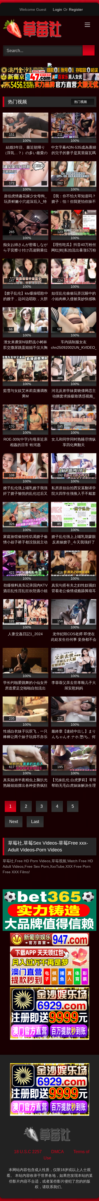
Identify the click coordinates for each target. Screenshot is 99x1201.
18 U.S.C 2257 (28, 1151)
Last (35, 821)
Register (76, 9)
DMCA (57, 1151)
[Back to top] (83, 1185)
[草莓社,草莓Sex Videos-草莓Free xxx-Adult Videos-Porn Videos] (41, 29)
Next (13, 821)
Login (57, 9)
